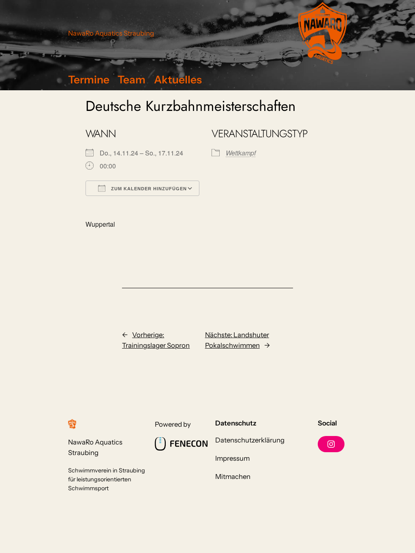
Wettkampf (241, 152)
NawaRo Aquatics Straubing (111, 33)
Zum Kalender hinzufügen (148, 188)
